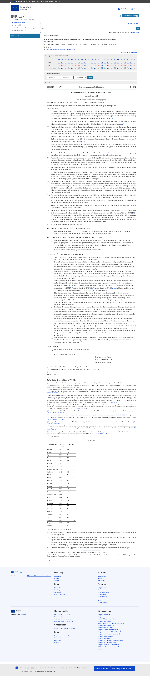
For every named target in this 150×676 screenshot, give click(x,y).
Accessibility (58, 592)
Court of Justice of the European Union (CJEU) (111, 623)
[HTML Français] (85, 62)
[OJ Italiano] (95, 68)
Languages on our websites (62, 636)
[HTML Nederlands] (111, 62)
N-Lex (99, 600)
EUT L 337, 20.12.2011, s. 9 (78, 408)
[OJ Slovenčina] (124, 68)
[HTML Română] (121, 62)
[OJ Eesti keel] (75, 68)
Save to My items (19, 25)
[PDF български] (59, 65)
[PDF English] (82, 65)
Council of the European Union (106, 619)
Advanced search (135, 32)
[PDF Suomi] (131, 65)
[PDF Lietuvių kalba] (101, 65)
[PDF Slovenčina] (124, 65)
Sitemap (56, 580)
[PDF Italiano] (95, 65)
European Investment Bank (105, 636)
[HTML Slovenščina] (127, 62)
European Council (103, 617)
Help (130, 23)
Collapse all (133, 52)
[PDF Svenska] (134, 65)
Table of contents (19, 36)
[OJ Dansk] (68, 68)
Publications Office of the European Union (39, 576)
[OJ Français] (85, 68)
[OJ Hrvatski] (91, 68)
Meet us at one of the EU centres (63, 621)
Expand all (125, 52)
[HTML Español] (62, 62)
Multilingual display (53, 73)
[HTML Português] (118, 62)
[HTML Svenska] (134, 62)
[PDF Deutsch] (72, 65)
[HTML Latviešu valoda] (98, 62)
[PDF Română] (121, 65)
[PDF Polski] (114, 65)
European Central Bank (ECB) (106, 625)
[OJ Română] (121, 68)
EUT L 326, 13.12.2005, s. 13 (56, 412)
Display (90, 77)
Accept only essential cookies (122, 669)
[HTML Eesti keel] (75, 62)
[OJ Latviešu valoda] (98, 68)
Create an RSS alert (20, 31)
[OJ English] (82, 68)
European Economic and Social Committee (110, 632)
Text (48, 82)
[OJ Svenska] (134, 68)
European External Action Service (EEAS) (109, 629)
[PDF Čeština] (65, 65)
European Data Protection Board (107, 642)
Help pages (57, 576)
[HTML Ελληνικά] (78, 62)
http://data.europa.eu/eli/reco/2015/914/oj (61, 49)
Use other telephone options (62, 617)
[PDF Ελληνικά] (78, 65)
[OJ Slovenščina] (127, 68)
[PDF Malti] (108, 65)
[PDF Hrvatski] (91, 65)
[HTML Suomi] (131, 62)
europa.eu (24, 614)
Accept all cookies (101, 669)
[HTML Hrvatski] (91, 62)
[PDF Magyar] (105, 65)
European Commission (104, 621)
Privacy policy (58, 638)
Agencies (100, 649)
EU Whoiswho (102, 594)
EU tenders (101, 590)
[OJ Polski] (114, 68)
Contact (56, 578)
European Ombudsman (104, 638)
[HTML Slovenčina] (124, 62)
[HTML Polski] (114, 62)
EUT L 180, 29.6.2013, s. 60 (55, 419)
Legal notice (57, 588)
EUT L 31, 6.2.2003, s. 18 (123, 415)
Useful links (101, 580)
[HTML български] (59, 62)
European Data (102, 588)
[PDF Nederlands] (111, 65)
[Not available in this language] (88, 62)
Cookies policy (58, 590)
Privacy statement (59, 594)
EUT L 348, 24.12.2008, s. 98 (99, 433)
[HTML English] (82, 62)
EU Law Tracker (102, 602)
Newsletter (101, 578)
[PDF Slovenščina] (127, 65)
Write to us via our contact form (63, 619)
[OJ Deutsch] (72, 68)
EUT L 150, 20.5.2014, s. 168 (56, 393)
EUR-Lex (17, 16)
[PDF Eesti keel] (75, 65)
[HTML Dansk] (68, 62)
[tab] (90, 55)
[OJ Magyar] (105, 68)
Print (136, 23)
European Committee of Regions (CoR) (109, 634)
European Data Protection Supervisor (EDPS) (110, 640)
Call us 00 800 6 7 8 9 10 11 (62, 614)
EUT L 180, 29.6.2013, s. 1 (114, 402)
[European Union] (16, 611)
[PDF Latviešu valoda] (98, 65)
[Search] (138, 28)
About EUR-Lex (102, 576)
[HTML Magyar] (105, 62)
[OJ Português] (118, 68)
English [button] (136, 9)
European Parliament (104, 614)
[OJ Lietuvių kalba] (101, 68)
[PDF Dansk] (68, 65)
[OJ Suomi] (131, 68)
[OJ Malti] (108, 68)
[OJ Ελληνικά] (78, 68)
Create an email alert (20, 28)
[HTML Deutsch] (72, 62)
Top (48, 560)
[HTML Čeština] (65, 62)
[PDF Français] (85, 65)
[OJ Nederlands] (111, 68)
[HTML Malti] (108, 62)
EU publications (102, 596)
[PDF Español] (62, 65)
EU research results (103, 592)
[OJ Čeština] (65, 68)
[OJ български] (59, 68)
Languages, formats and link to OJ (58, 56)
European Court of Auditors (105, 627)
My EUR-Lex (124, 9)
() (112, 118)
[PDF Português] (118, 65)
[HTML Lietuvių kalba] (101, 62)
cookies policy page (52, 668)
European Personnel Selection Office (108, 644)
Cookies (56, 642)
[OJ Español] (62, 68)
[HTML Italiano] (95, 62)
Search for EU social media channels (64, 628)
